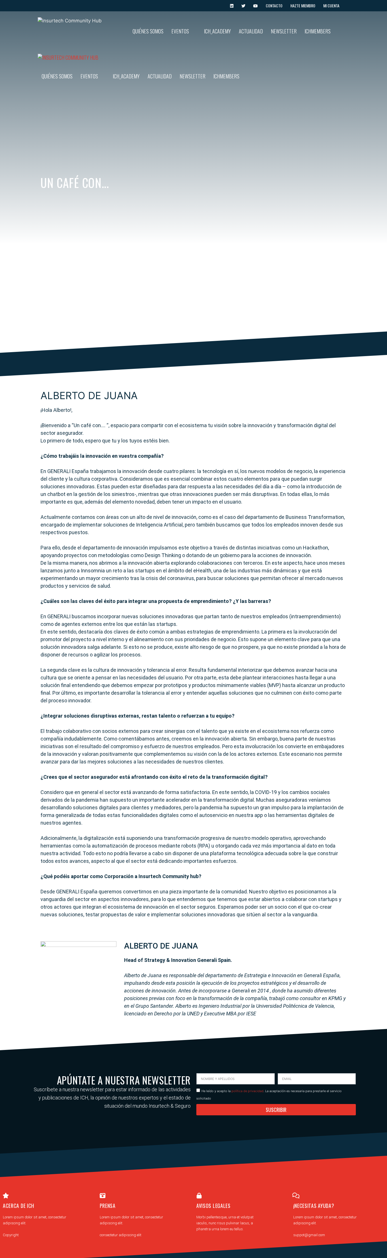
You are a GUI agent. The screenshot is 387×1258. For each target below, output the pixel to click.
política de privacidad (247, 1091)
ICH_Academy (217, 31)
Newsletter (284, 31)
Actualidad (251, 31)
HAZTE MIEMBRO (302, 5)
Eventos (180, 31)
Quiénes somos (148, 31)
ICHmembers (318, 31)
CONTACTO (274, 5)
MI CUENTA (331, 5)
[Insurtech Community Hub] (68, 57)
